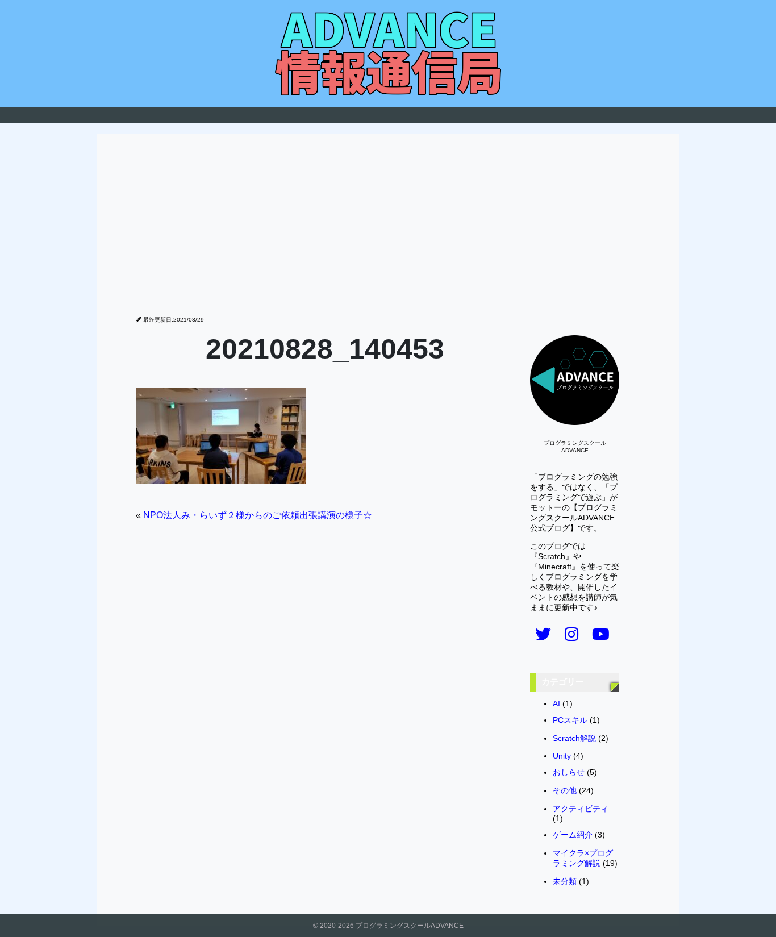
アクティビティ (580, 809)
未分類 (565, 881)
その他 (565, 790)
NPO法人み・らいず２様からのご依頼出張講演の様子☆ (257, 515)
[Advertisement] (388, 230)
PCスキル (570, 720)
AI (556, 703)
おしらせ (569, 772)
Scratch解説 (574, 738)
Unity (562, 756)
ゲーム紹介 (573, 835)
